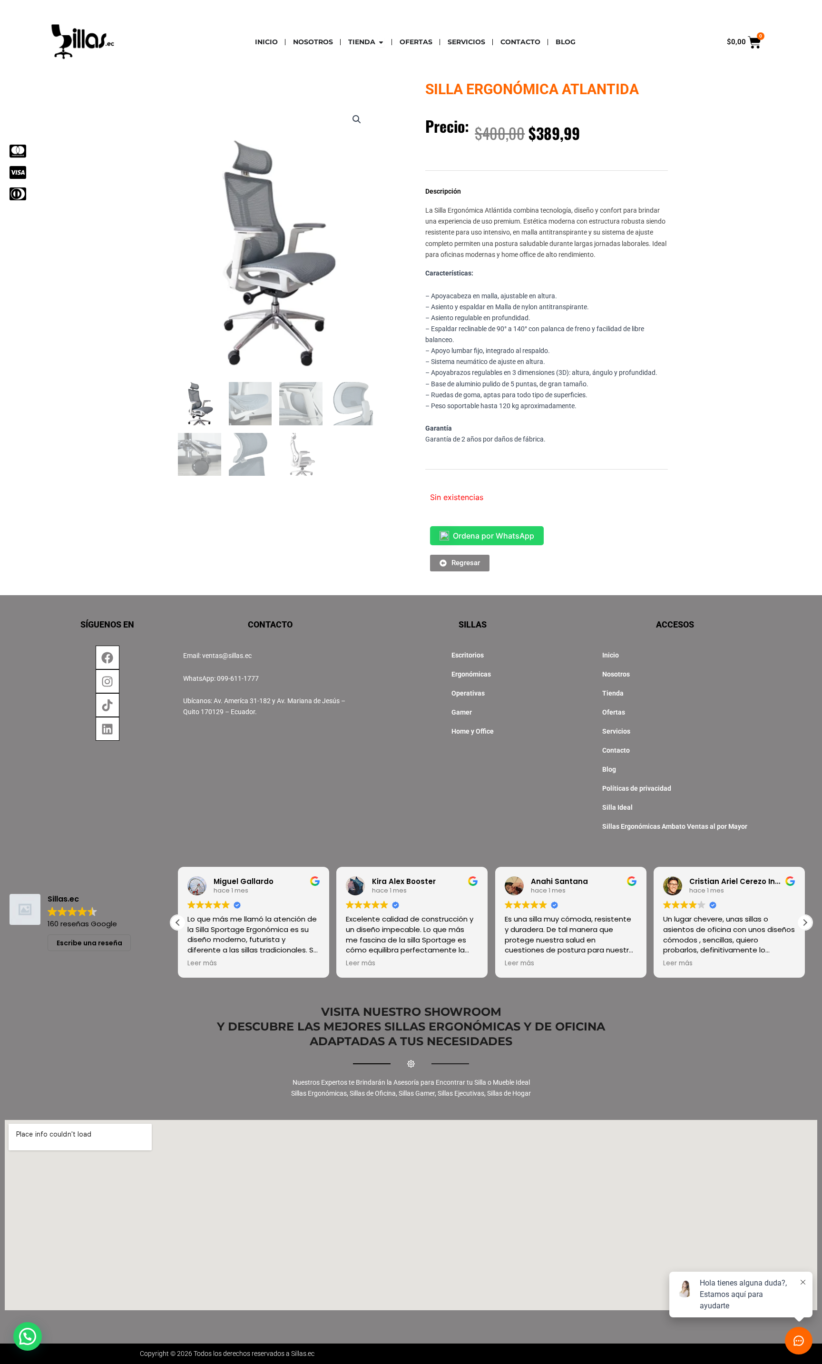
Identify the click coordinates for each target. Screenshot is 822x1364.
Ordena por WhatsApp (493, 535)
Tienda (613, 693)
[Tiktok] (107, 705)
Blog (609, 769)
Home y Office (472, 731)
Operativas (468, 693)
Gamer (461, 712)
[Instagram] (107, 681)
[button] (356, 119)
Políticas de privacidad (636, 788)
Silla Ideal (617, 807)
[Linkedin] (107, 729)
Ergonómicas (471, 674)
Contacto (616, 750)
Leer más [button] (202, 963)
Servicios (616, 731)
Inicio (610, 655)
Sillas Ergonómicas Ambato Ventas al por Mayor (674, 826)
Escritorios (467, 655)
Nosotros (616, 674)
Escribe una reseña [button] (89, 943)
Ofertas (613, 712)
